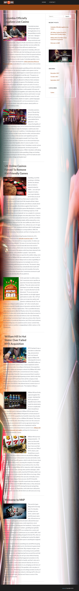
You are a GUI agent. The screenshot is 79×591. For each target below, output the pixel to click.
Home (44, 2)
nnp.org (63, 588)
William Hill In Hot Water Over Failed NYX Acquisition (15, 340)
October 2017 (54, 76)
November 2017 (55, 73)
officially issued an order (26, 238)
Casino (52, 92)
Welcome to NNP (15, 499)
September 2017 (55, 80)
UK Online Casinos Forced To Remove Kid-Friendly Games (16, 169)
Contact (52, 2)
